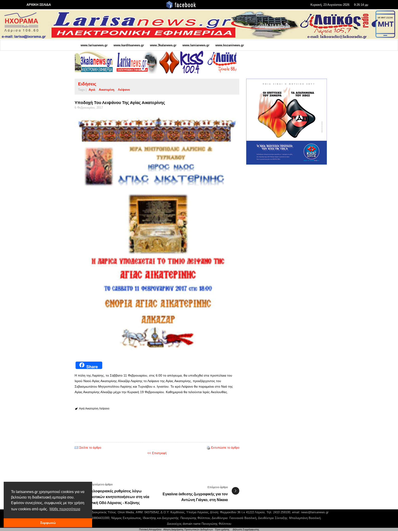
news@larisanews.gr (314, 512)
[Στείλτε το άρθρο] (76, 447)
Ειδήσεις (87, 83)
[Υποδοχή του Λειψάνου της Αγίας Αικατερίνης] (157, 234)
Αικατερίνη (106, 89)
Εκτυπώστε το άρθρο (225, 447)
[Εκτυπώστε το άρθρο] (208, 447)
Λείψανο (124, 89)
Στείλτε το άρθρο (90, 447)
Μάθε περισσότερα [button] (65, 509)
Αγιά (92, 89)
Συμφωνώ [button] (48, 523)
